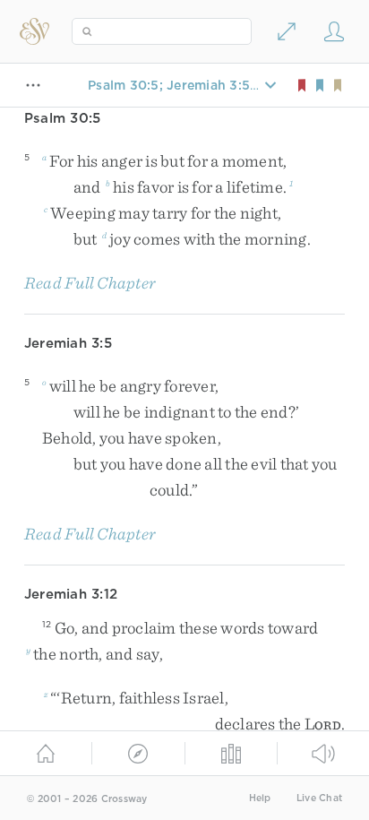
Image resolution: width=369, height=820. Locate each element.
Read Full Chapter (90, 282)
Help (260, 798)
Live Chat (319, 798)
